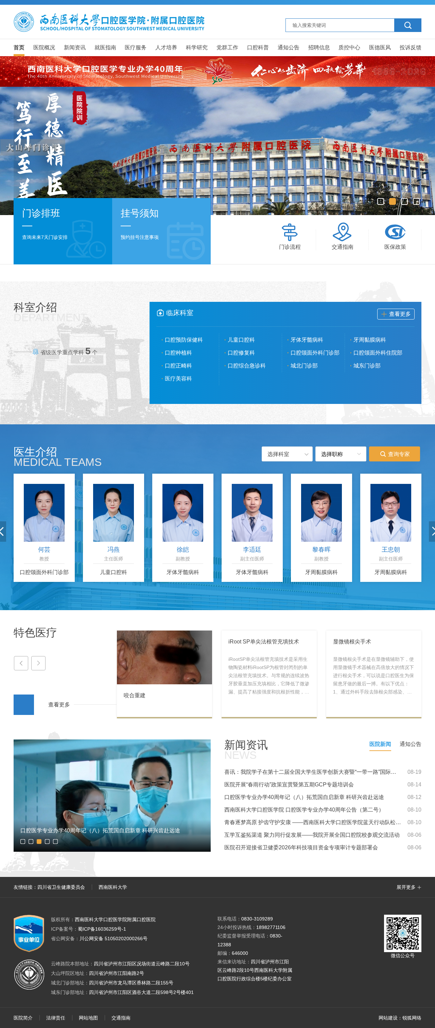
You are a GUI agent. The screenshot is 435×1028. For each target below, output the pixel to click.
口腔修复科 (241, 353)
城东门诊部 (367, 366)
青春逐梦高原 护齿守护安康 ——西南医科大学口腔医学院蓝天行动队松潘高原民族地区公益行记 (312, 822)
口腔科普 (258, 47)
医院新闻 (380, 744)
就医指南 (105, 47)
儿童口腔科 (241, 340)
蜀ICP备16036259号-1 (88, 929)
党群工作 (227, 47)
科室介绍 (50, 312)
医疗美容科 (178, 378)
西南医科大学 (113, 887)
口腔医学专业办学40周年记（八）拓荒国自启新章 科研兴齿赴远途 (304, 797)
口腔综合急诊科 (247, 366)
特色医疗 (35, 632)
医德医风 (380, 47)
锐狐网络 (411, 1018)
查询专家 (395, 454)
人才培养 (166, 47)
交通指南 (120, 1018)
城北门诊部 (304, 366)
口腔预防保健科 (184, 340)
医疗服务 (135, 47)
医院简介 (23, 1018)
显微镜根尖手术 (352, 641)
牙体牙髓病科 (307, 340)
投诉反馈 (410, 47)
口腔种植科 (178, 353)
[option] (217, 151)
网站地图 (88, 1018)
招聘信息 (319, 47)
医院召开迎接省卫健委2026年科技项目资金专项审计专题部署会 (301, 847)
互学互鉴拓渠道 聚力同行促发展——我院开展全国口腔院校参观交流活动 (312, 835)
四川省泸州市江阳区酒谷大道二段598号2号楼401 (141, 992)
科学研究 (197, 47)
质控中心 (349, 47)
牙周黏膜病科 (369, 340)
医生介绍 (58, 456)
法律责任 (55, 1018)
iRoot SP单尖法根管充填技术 (263, 641)
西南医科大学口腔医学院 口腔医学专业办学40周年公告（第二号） (304, 810)
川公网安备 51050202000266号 (99, 938)
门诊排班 (41, 213)
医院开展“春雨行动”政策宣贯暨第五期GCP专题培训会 (289, 784)
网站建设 (388, 1018)
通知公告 (288, 47)
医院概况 (44, 47)
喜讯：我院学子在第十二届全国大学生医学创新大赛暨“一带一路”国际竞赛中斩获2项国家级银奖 (312, 772)
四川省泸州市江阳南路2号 (116, 973)
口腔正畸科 (178, 366)
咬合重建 (134, 695)
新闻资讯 (75, 47)
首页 (19, 47)
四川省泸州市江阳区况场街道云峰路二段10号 (142, 963)
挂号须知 (140, 213)
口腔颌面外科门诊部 (315, 353)
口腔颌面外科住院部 (377, 353)
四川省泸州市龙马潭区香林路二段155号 (131, 982)
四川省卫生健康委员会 (61, 887)
